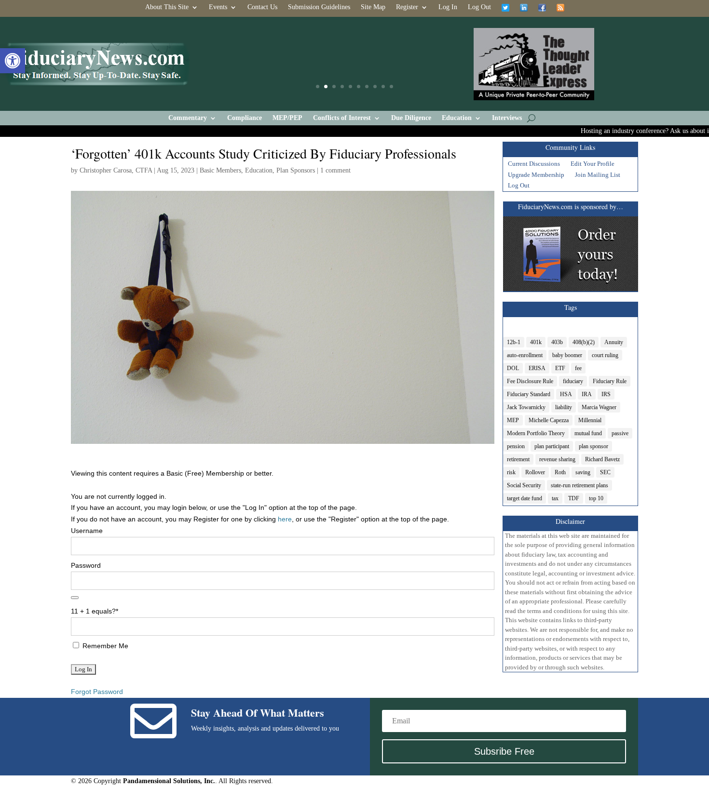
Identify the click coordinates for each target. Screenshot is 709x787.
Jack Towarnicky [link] (526, 407)
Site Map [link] (373, 7)
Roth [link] (560, 472)
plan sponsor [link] (593, 446)
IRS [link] (606, 394)
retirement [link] (518, 459)
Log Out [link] (479, 7)
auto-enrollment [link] (525, 355)
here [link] (285, 519)
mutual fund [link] (588, 433)
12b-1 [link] (513, 342)
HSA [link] (566, 394)
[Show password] (75, 597)
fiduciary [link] (573, 381)
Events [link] (218, 7)
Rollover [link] (535, 472)
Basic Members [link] (220, 170)
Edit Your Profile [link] (592, 164)
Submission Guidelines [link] (319, 7)
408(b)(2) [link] (584, 342)
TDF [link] (573, 498)
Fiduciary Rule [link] (610, 381)
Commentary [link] (187, 118)
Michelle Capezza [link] (549, 420)
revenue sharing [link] (557, 459)
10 (391, 86)
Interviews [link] (507, 118)
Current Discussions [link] (534, 164)
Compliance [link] (244, 118)
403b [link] (557, 342)
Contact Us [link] (262, 7)
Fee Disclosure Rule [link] (530, 381)
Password (86, 565)
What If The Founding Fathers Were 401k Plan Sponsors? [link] (354, 64)
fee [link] (578, 368)
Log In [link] (447, 7)
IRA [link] (587, 394)
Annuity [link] (613, 342)
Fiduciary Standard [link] (528, 394)
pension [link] (516, 446)
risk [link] (511, 472)
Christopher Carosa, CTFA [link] (116, 170)
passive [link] (620, 433)
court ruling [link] (605, 355)
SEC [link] (605, 472)
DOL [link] (513, 368)
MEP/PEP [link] (287, 118)
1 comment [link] (335, 170)
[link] (12, 60)
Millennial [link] (589, 420)
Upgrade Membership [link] (536, 175)
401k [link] (536, 342)
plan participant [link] (551, 446)
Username (87, 530)
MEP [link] (513, 420)
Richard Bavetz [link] (602, 459)
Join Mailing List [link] (597, 175)
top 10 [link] (596, 498)
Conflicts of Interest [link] (342, 118)
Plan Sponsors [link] (295, 170)
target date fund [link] (524, 498)
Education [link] (457, 118)
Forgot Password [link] (97, 691)
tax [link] (555, 498)
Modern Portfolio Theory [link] (536, 433)
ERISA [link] (537, 368)
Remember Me (104, 646)
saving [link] (582, 472)
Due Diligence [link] (411, 118)
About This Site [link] (167, 7)
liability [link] (563, 407)
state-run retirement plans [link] (579, 485)
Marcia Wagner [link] (599, 407)
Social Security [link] (524, 485)
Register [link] (407, 7)
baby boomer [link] (567, 355)
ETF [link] (560, 368)
